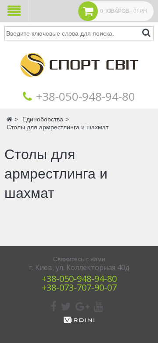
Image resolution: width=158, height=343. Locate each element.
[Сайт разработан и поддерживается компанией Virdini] (79, 321)
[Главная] (79, 83)
